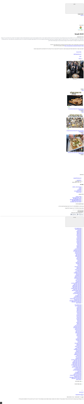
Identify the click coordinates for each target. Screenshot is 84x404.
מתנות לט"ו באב (78, 356)
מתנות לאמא (79, 232)
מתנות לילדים (79, 239)
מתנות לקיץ (79, 264)
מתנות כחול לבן (78, 273)
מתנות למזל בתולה (78, 275)
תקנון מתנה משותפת (77, 299)
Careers (80, 188)
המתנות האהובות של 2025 (76, 290)
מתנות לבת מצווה (78, 256)
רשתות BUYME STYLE (76, 200)
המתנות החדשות (78, 291)
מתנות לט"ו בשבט (78, 269)
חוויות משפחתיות (78, 295)
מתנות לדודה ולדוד (78, 248)
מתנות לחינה (79, 257)
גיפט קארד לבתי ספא (77, 284)
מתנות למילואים (78, 262)
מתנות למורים (78, 241)
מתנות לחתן (79, 244)
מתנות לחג (79, 265)
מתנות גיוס (79, 260)
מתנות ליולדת (79, 234)
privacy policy (78, 302)
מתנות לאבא (79, 233)
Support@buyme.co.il (80, 394)
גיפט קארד (79, 294)
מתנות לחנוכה (78, 268)
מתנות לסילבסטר (78, 282)
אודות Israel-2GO (80, 36)
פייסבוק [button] (80, 58)
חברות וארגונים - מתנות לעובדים (75, 298)
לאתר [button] (80, 56)
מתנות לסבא (79, 246)
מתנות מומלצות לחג (78, 296)
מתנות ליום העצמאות (77, 272)
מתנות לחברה (79, 235)
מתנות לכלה (79, 243)
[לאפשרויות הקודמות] (42, 159)
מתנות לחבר (79, 236)
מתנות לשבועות (78, 274)
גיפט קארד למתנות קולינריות (76, 283)
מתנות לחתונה (78, 258)
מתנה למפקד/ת (78, 263)
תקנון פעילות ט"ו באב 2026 (76, 301)
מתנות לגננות (79, 240)
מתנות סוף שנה (78, 254)
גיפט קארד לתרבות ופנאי (77, 287)
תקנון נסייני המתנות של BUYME (75, 300)
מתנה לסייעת (79, 242)
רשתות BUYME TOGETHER (75, 199)
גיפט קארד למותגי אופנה (77, 285)
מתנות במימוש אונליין (77, 292)
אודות (80, 187)
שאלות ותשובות (78, 196)
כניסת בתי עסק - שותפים (77, 186)
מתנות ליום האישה (78, 276)
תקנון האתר (79, 189)
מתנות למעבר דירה (78, 228)
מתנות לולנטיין (78, 278)
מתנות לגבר (79, 230)
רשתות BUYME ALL (77, 198)
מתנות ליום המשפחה (77, 277)
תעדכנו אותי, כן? (80, 211)
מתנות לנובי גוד (78, 281)
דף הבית (82, 15)
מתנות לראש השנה (78, 266)
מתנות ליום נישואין (78, 253)
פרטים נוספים (81, 109)
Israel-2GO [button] (81, 25)
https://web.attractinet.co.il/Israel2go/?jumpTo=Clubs (74, 45)
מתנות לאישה (79, 231)
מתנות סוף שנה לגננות (77, 249)
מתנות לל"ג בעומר (78, 271)
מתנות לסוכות (78, 267)
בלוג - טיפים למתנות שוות (76, 197)
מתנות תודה (79, 261)
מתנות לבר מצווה (78, 255)
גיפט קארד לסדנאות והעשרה (76, 288)
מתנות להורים (78, 247)
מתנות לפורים (79, 270)
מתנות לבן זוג (79, 237)
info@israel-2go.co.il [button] (77, 54)
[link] (40, 386)
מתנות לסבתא (78, 245)
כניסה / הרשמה (80, 14)
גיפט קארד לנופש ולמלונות (76, 286)
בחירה (82, 89)
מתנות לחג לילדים (78, 229)
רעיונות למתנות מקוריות (77, 293)
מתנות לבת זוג (78, 238)
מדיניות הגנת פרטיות (77, 190)
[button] (82, 2)
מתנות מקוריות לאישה (77, 297)
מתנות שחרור (79, 259)
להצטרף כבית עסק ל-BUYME (75, 201)
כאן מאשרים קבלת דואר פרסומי (77, 212)
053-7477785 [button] (78, 51)
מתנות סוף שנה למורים (77, 327)
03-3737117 (81, 392)
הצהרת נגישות (78, 192)
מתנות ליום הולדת (78, 252)
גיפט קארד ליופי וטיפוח (77, 289)
